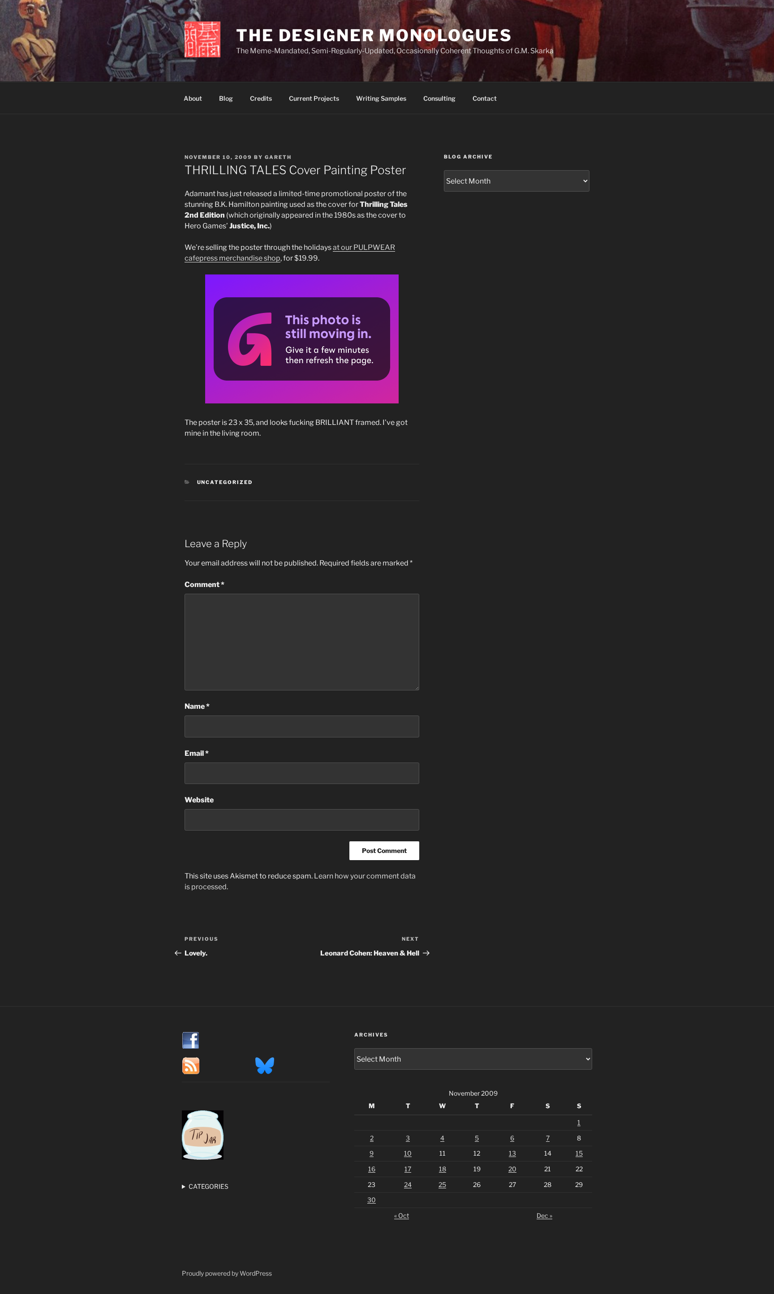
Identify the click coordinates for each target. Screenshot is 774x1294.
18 (442, 1169)
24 (408, 1184)
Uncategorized (225, 482)
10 (408, 1153)
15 (579, 1153)
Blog (226, 98)
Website (199, 800)
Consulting (439, 98)
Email (197, 753)
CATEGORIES (208, 1186)
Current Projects (314, 98)
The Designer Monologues (374, 35)
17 (407, 1169)
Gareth (278, 157)
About (193, 98)
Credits (261, 98)
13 (512, 1153)
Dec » (544, 1215)
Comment (204, 584)
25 (442, 1184)
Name (197, 706)
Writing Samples (381, 98)
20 (512, 1169)
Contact (485, 98)
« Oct (401, 1215)
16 (371, 1169)
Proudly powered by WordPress (227, 1273)
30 (371, 1200)
